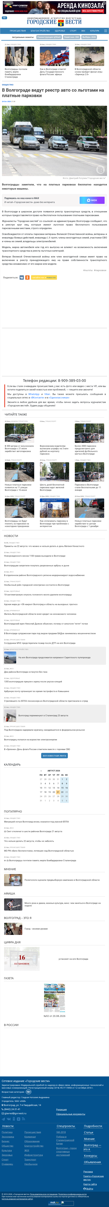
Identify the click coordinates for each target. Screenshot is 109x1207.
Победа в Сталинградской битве (65, 1140)
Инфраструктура (33, 1155)
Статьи (88, 1132)
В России (11, 1025)
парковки (100, 270)
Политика (7, 1132)
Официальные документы (70, 1114)
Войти (89, 1188)
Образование (32, 1141)
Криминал (30, 1136)
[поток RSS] (23, 1119)
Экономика (8, 1136)
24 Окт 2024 (6, 101)
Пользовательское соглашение (43, 1194)
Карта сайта (90, 1184)
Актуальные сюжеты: (23, 37)
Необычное (30, 1164)
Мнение (10, 869)
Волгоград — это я (92, 1147)
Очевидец (7, 1164)
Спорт (73, 31)
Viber (47, 394)
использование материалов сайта (17, 1199)
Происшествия (18, 31)
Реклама (88, 1171)
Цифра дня (12, 942)
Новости (11, 536)
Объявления (92, 1162)
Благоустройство (40, 31)
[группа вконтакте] (9, 1119)
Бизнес (6, 1141)
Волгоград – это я (18, 918)
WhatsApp (34, 394)
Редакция (61, 1109)
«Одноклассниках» (59, 397)
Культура (94, 31)
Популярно (13, 811)
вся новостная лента (54, 755)
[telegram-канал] (3, 1119)
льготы (89, 270)
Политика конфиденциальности (72, 1194)
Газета (9, 978)
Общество (7, 84)
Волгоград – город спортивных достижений (66, 1152)
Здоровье (60, 31)
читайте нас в (44, 277)
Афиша (9, 893)
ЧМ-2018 (61, 1132)
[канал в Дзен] (18, 1119)
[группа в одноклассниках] (13, 1119)
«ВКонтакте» (37, 397)
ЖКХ (83, 31)
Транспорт (30, 1159)
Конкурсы (90, 1156)
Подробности (93, 1126)
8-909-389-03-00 (72, 380)
